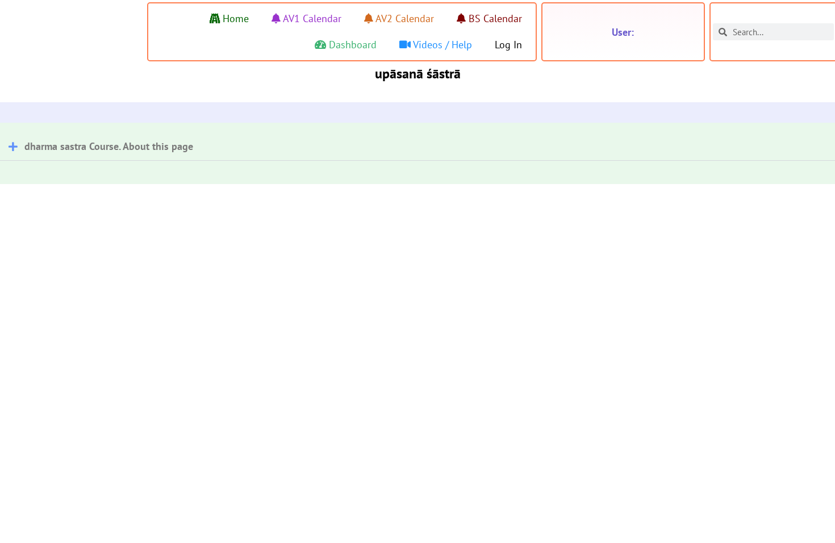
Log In (508, 44)
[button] (417, 142)
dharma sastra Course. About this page (108, 146)
